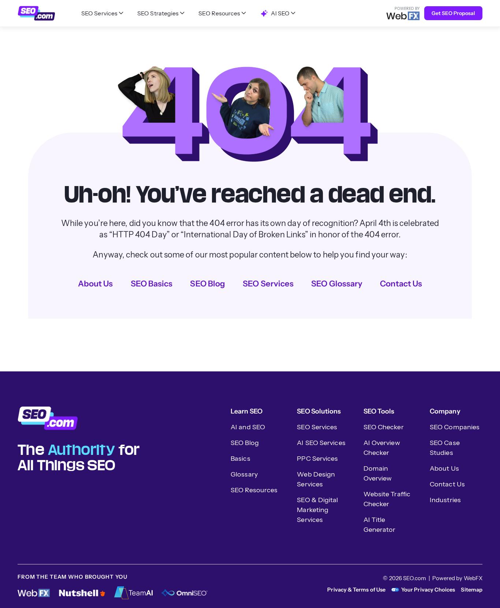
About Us (95, 284)
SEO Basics (152, 284)
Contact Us (401, 284)
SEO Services (268, 284)
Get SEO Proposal (453, 13)
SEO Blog (207, 284)
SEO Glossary (336, 284)
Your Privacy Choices (428, 589)
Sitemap (471, 589)
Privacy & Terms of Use (356, 589)
